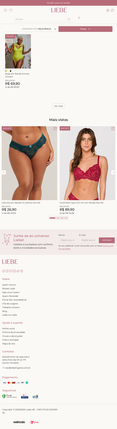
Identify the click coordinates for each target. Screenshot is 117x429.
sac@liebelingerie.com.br (17, 368)
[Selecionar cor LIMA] (6, 71)
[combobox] (43, 19)
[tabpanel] (29, 170)
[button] (79, 18)
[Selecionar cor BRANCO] (8, 71)
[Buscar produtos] (68, 19)
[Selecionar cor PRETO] (10, 71)
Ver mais (58, 106)
